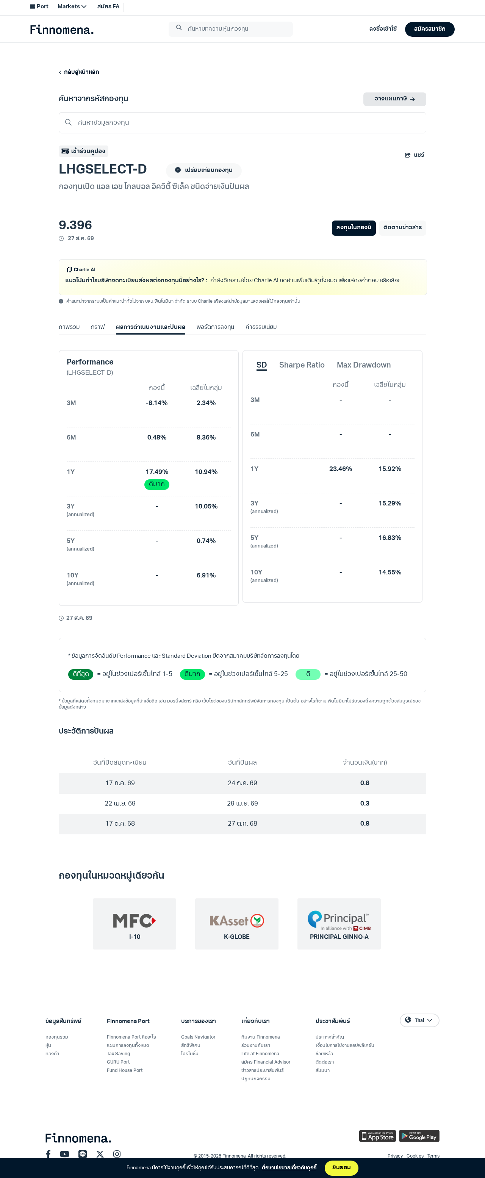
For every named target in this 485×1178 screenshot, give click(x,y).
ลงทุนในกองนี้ (353, 228)
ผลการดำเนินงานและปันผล (150, 337)
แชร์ (419, 155)
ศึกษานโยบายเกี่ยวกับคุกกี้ (289, 1167)
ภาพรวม (69, 337)
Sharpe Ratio (302, 375)
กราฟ (98, 337)
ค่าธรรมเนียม (261, 337)
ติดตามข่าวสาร (402, 228)
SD (262, 375)
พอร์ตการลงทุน (215, 337)
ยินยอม (341, 1168)
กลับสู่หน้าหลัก (80, 72)
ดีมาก (157, 494)
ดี (308, 684)
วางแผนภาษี (391, 99)
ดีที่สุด (81, 684)
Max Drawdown (364, 375)
